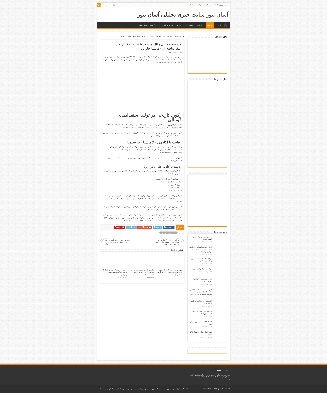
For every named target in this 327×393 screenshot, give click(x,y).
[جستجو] (99, 5)
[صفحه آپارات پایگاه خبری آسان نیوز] (207, 201)
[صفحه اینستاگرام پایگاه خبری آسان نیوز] (207, 213)
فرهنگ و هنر (153, 25)
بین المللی (201, 25)
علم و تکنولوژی (167, 25)
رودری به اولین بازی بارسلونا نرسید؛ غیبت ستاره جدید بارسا (169, 271)
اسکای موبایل (200, 375)
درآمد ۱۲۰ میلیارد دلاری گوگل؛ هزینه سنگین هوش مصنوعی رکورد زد (115, 272)
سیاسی (178, 25)
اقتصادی (218, 25)
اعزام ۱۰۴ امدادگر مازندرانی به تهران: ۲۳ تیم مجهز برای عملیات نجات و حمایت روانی (167, 241)
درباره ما (199, 5)
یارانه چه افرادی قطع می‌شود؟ (201, 269)
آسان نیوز (217, 14)
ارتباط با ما (207, 5)
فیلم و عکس (142, 25)
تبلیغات (191, 5)
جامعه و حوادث (189, 25)
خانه (225, 25)
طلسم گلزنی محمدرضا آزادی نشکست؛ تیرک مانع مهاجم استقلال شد (142, 272)
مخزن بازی (211, 375)
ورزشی (209, 25)
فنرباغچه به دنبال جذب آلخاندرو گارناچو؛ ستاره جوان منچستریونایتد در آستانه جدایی (201, 292)
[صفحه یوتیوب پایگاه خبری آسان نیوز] (207, 184)
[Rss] (114, 5)
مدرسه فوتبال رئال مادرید (168, 233)
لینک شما (214, 377)
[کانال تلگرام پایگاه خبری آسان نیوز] (207, 221)
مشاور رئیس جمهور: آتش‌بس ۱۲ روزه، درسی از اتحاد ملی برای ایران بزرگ (117, 241)
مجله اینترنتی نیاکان (223, 375)
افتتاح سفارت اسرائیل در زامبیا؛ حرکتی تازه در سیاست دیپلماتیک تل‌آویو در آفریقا (200, 249)
